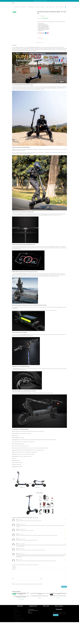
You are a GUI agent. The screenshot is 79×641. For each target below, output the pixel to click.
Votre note (14, 566)
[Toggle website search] (67, 7)
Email (54, 611)
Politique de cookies (16, 610)
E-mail (41, 578)
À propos (15, 607)
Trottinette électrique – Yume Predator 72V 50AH (58, 595)
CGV (14, 613)
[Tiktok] (48, 608)
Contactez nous (16, 609)
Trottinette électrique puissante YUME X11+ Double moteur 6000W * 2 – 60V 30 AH (21, 597)
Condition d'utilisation (17, 612)
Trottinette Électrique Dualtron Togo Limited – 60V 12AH (39, 595)
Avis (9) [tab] (42, 42)
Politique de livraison (16, 616)
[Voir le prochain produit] (66, 11)
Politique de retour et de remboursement (19, 618)
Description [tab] (38, 42)
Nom (13, 578)
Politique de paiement (17, 621)
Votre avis (14, 569)
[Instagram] (46, 608)
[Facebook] (44, 608)
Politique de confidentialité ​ (17, 615)
